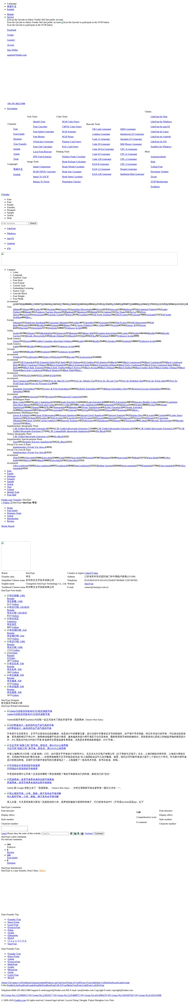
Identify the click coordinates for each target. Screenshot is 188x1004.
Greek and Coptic (46, 404)
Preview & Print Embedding (55, 389)
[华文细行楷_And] (16, 630)
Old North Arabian (101, 314)
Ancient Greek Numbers (91, 415)
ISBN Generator (128, 129)
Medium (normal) (105, 465)
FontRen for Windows (161, 146)
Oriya (99, 309)
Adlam (16, 309)
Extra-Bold (152, 457)
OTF (28, 375)
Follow (15, 604)
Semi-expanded (129, 465)
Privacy (83, 982)
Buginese (82, 312)
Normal (89, 457)
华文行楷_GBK (15, 647)
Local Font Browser (42, 151)
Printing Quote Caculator (73, 156)
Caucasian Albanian (58, 322)
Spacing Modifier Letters (145, 402)
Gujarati (136, 314)
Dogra (25, 314)
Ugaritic (71, 418)
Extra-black (55, 460)
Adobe (11, 959)
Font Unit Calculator (42, 146)
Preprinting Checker (71, 181)
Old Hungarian (138, 322)
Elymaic (63, 309)
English (10, 9)
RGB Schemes (69, 131)
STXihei (11, 658)
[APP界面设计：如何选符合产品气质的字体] (30, 725)
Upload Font (156, 166)
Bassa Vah (88, 333)
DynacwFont (14, 927)
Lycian (150, 415)
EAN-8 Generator (100, 164)
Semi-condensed (81, 465)
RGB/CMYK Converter (44, 171)
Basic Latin (18, 402)
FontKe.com (20, 1000)
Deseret (27, 341)
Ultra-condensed (20, 465)
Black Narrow (74, 367)
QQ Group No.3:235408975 (66, 995)
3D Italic (61, 362)
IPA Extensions (119, 402)
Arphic (11, 932)
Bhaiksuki (69, 312)
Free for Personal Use (41, 383)
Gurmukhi (150, 314)
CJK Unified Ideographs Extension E (156, 428)
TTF (15, 375)
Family (10, 473)
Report (11, 526)
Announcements (158, 156)
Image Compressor (42, 166)
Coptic (124, 333)
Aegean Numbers (67, 415)
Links (120, 982)
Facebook (11, 30)
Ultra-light (29, 457)
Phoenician (37, 314)
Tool (9, 487)
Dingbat (57, 357)
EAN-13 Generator (101, 169)
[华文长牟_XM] (15, 663)
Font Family (19, 134)
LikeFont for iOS (159, 141)
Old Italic (30, 418)
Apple (11, 972)
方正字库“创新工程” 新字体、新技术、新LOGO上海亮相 (36, 748)
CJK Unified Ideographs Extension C (72, 428)
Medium (105, 457)
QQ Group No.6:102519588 (148, 995)
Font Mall (11, 495)
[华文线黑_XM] (15, 686)
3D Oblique (74, 362)
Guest (4, 833)
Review (10, 521)
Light (61, 457)
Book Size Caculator (71, 171)
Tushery (46, 357)
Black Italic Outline (56, 367)
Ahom (25, 309)
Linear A (131, 325)
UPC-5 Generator (128, 164)
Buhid (94, 312)
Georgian (103, 322)
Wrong (4, 526)
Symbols (52, 328)
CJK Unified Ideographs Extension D (114, 428)
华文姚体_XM (14, 681)
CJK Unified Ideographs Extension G (30, 436)
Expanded (147, 465)
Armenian (36, 328)
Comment (99, 833)
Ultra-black (72, 460)
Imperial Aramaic (69, 420)
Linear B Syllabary (22, 415)
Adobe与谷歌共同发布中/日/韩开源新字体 (28, 714)
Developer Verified (159, 171)
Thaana (34, 407)
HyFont (100, 985)
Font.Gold (82, 985)
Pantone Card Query (71, 141)
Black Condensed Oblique (33, 365)
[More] (42, 870)
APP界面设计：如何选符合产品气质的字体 (29, 728)
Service (10, 17)
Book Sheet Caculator (72, 176)
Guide (127, 982)
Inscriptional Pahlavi (146, 309)
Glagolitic (88, 322)
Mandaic (73, 407)
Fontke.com (6, 500)
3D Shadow (101, 362)
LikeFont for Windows (161, 121)
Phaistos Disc (135, 415)
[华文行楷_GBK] (16, 641)
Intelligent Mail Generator (132, 174)
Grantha (83, 314)
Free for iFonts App (156, 381)
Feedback (155, 186)
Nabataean (103, 420)
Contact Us (16, 982)
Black (113, 362)
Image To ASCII (40, 176)
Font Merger (39, 136)
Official (16, 397)
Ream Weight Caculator (73, 166)
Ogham (54, 325)
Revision (50, 397)
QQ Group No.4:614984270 (93, 995)
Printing (17, 357)
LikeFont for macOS (160, 126)
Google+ (11, 40)
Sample (16, 149)
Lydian (143, 420)
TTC (41, 375)
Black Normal (91, 367)
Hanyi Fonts (13, 922)
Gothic (76, 322)
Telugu (108, 410)
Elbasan (17, 322)
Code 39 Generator (101, 144)
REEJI (11, 938)
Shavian (23, 328)
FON (52, 375)
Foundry (11, 479)
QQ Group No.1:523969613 (14, 995)
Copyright (91, 982)
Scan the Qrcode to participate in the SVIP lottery (30, 25)
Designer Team (14, 513)
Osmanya (60, 333)
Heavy (27, 460)
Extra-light (47, 457)
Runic (66, 325)
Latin (25, 325)
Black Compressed (132, 362)
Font (15, 129)
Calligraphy (32, 357)
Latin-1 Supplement (42, 402)
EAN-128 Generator (101, 174)
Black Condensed (153, 362)
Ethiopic (30, 333)
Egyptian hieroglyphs (106, 333)
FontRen (46, 985)
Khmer (69, 314)
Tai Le (133, 312)
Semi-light (76, 457)
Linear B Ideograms (45, 415)
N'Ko (92, 336)
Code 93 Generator (101, 154)
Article (16, 154)
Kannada (122, 410)
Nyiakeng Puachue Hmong (48, 312)
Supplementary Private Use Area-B (29, 452)
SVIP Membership (159, 181)
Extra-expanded (166, 465)
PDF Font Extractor (42, 156)
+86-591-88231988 (16, 103)
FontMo (38, 985)
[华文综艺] (13, 618)
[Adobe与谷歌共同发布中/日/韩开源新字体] (29, 711)
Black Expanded (57, 365)
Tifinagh (71, 336)
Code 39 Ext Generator (103, 149)
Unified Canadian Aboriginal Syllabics (54, 341)
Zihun (10, 930)
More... (29, 317)
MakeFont (12, 964)
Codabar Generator (101, 134)
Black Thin (68, 370)
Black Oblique (107, 367)
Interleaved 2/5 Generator (132, 134)
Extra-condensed (42, 465)
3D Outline (88, 362)
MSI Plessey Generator (131, 144)
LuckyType (13, 925)
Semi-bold (122, 457)
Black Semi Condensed (31, 370)
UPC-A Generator (128, 149)
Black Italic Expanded (34, 367)
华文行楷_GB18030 (17, 613)
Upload (10, 489)
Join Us (100, 982)
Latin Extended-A (69, 402)
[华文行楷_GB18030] (18, 607)
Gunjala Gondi (55, 314)
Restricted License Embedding (146, 389)
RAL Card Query (70, 146)
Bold (136, 457)
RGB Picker (68, 136)
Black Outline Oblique (166, 367)
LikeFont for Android (161, 136)
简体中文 (11, 6)
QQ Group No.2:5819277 (40, 995)
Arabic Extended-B (113, 407)
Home (10, 508)
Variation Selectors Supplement (36, 442)
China (87, 573)
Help (153, 161)
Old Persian (121, 314)
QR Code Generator (101, 129)
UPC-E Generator (128, 154)
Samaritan (59, 407)
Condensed (62, 465)
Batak (28, 312)
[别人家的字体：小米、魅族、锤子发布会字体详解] (34, 793)
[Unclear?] (76, 834)
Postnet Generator (128, 169)
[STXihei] (12, 653)
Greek (115, 325)
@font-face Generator (43, 141)
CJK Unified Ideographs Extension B (30, 428)
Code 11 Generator (101, 139)
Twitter (10, 35)
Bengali (42, 410)
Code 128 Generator (101, 159)
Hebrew (124, 404)
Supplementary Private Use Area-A (29, 447)
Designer (17, 139)
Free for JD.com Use (108, 381)
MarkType (72, 985)
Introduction (12, 518)
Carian (161, 415)
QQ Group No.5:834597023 (121, 995)
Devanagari (26, 410)
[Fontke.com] (5, 194)
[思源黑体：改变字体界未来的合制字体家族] (30, 779)
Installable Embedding (23, 389)
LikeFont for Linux (160, 131)
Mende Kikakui (57, 336)
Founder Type (14, 919)
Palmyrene (88, 420)
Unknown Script (73, 328)
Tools (16, 159)
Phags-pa (112, 309)
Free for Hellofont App (132, 381)
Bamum (73, 333)
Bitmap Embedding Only (115, 389)
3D (14, 362)
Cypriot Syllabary (84, 325)
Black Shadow (52, 370)
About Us (5, 982)
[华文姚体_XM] (15, 675)
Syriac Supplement (91, 407)
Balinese (127, 309)
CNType (63, 985)
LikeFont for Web (159, 116)
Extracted (32, 397)
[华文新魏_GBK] (16, 595)
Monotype (12, 969)
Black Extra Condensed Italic (158, 365)
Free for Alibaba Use (84, 381)
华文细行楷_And (15, 636)
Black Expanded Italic (79, 365)
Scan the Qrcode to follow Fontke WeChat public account (34, 22)
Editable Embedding (86, 389)
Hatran (116, 420)
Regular (10, 598)
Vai (82, 336)
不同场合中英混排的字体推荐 (22, 768)
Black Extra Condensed (130, 365)
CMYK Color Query (72, 126)
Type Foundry (20, 144)
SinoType (88, 583)
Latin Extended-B (95, 402)
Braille (40, 325)
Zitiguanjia (13, 935)
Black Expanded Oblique (104, 365)
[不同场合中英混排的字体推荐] (23, 765)
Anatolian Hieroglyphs (81, 309)
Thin (15, 457)
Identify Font (39, 121)
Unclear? (89, 833)
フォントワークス (17, 941)
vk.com (10, 45)
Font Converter (40, 126)
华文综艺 (11, 624)
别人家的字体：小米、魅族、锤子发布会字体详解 (33, 796)
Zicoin (154, 176)
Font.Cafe (91, 985)
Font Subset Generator (43, 131)
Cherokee (110, 341)
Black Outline (125, 367)
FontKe (10, 985)
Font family (12, 510)
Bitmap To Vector (41, 181)
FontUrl (54, 985)
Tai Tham (120, 312)
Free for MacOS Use (59, 381)
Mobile (10, 14)
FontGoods (29, 985)
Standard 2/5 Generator (131, 139)
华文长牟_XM (14, 669)
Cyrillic (100, 325)
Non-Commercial (21, 381)
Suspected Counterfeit (71, 397)
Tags (15, 442)
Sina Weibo (12, 50)
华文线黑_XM (14, 692)
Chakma (107, 312)
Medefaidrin (46, 333)
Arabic (36, 309)
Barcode (70, 357)
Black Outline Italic (144, 367)
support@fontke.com (17, 55)
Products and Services (56, 982)
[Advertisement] (97, 79)
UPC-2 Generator (128, 159)
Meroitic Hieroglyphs (35, 336)
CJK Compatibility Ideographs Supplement (69, 431)
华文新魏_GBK (15, 601)
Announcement (38, 982)
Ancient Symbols (116, 415)
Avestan (50, 309)
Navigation (12, 108)
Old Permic (120, 322)
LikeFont (19, 985)
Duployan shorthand (35, 322)
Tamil (96, 410)
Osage (16, 341)
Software (113, 982)
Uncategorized (85, 357)
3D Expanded (27, 362)
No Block (100, 431)
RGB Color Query (70, 121)
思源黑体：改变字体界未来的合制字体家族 (29, 782)
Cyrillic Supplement (87, 404)
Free (40, 381)
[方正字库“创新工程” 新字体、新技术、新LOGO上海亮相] (37, 745)
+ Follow (5, 502)
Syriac (152, 404)
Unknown (11, 621)
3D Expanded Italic (45, 362)
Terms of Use (73, 982)
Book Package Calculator (74, 161)
